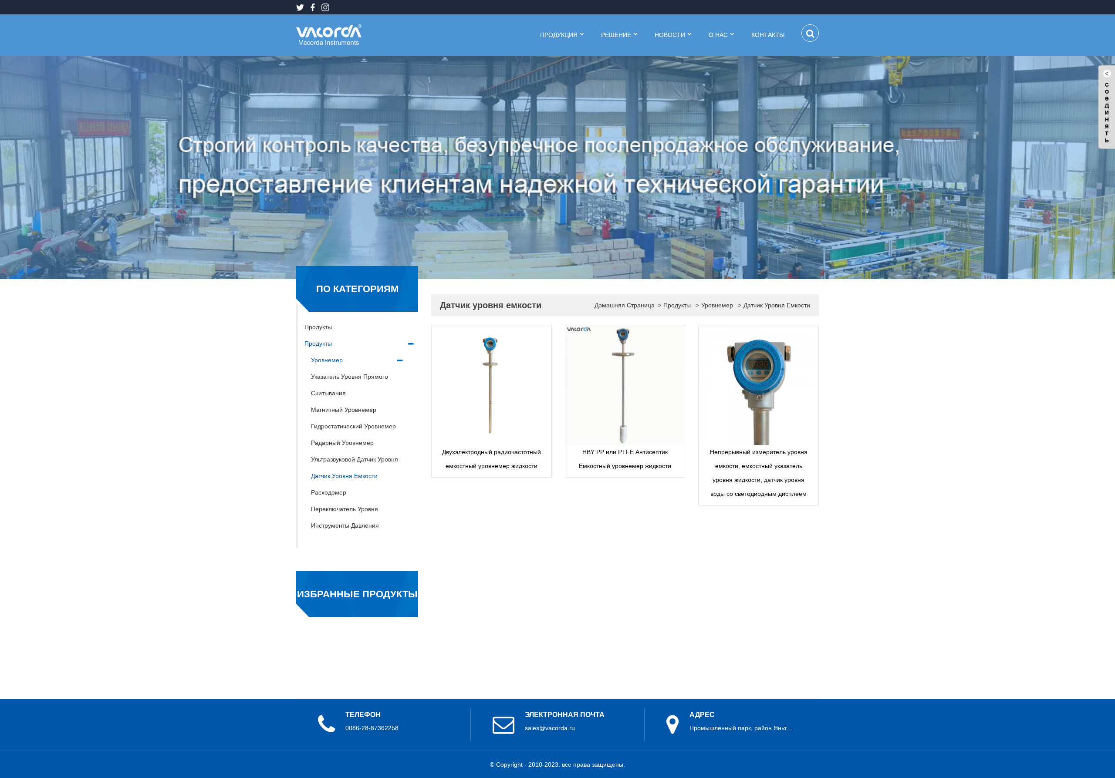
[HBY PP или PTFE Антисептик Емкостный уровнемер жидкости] (625, 385)
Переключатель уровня (344, 508)
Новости (670, 34)
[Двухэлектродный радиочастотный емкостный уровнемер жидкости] (491, 385)
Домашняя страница (625, 305)
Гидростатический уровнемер (353, 426)
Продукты (318, 326)
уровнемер (327, 360)
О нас (718, 34)
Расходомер (328, 492)
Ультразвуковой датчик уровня (354, 459)
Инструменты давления (345, 525)
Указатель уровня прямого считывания (349, 385)
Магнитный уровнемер (343, 409)
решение (616, 34)
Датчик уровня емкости (344, 475)
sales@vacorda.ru (550, 727)
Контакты (768, 34)
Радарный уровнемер (342, 442)
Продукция (559, 34)
